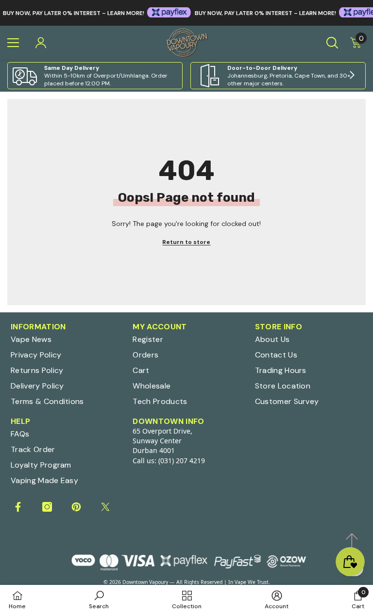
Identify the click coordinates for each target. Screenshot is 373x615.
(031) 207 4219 (181, 460)
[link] (95, 75)
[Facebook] (18, 507)
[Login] (40, 42)
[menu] (13, 43)
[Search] (332, 43)
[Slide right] (351, 75)
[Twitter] (105, 507)
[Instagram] (47, 507)
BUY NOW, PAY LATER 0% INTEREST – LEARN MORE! (258, 13)
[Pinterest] (76, 507)
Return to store (186, 242)
